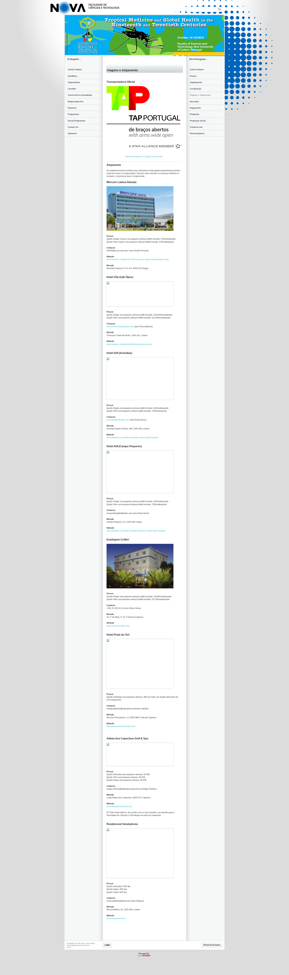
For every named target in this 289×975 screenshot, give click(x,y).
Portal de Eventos (211, 945)
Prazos (193, 76)
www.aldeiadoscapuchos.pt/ (119, 806)
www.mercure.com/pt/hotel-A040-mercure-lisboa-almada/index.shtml (138, 259)
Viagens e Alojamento (200, 95)
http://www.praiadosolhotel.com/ (121, 726)
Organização (196, 82)
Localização (195, 89)
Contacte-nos (196, 127)
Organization (74, 82)
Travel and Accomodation (80, 95)
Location (72, 89)
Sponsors (72, 133)
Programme (73, 114)
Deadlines (72, 76)
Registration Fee (75, 101)
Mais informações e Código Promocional (143, 156)
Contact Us (73, 127)
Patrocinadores (197, 133)
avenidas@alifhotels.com (118, 420)
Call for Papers (75, 69)
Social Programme (76, 121)
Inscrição (194, 101)
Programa (194, 114)
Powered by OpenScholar (144, 954)
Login (107, 945)
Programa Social (198, 121)
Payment (72, 108)
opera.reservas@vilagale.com (120, 326)
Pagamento (195, 108)
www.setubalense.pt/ (116, 918)
